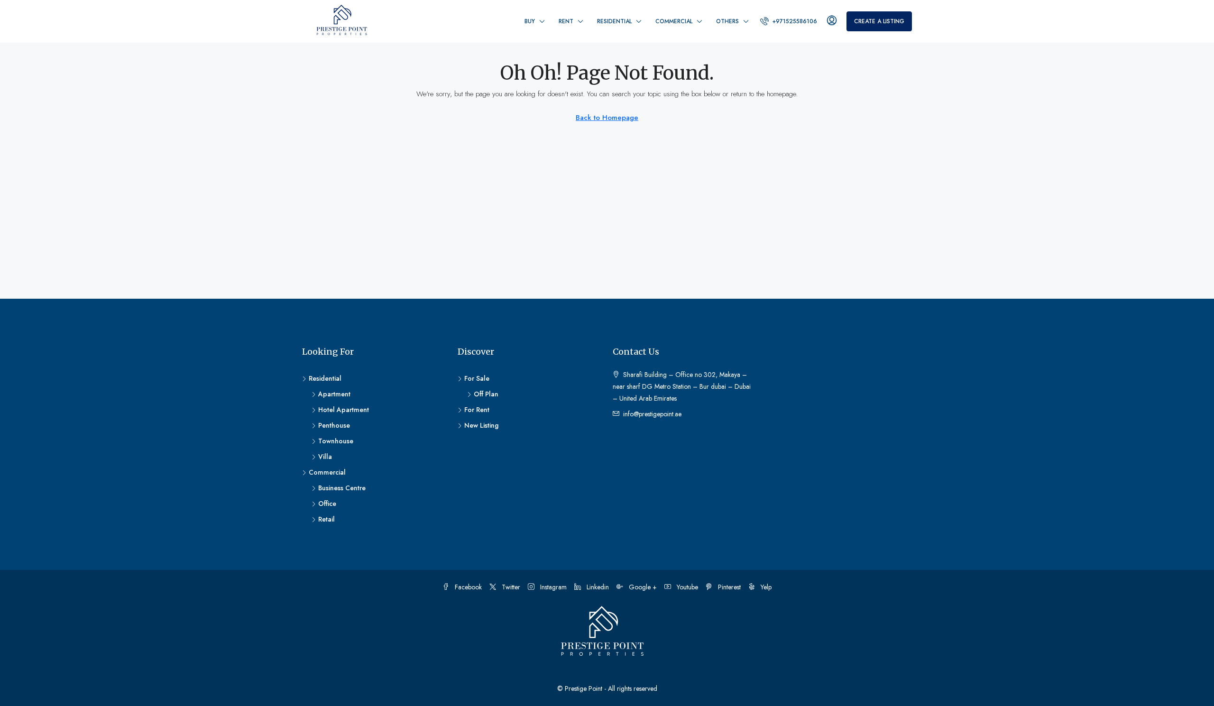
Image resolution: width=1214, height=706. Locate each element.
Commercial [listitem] (327, 472)
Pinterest (728, 587)
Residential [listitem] (325, 378)
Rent (566, 21)
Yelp (765, 587)
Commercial (673, 21)
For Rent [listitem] (476, 409)
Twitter (510, 587)
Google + (642, 587)
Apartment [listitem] (334, 394)
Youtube (686, 587)
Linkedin (597, 587)
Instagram (552, 587)
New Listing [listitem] (481, 425)
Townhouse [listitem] (335, 441)
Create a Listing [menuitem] (879, 21)
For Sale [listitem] (476, 378)
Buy (529, 21)
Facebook (467, 587)
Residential (614, 21)
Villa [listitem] (325, 456)
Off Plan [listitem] (486, 394)
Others (727, 21)
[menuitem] (788, 21)
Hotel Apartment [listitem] (343, 409)
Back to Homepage (607, 117)
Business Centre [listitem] (342, 488)
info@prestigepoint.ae (652, 414)
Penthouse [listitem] (334, 425)
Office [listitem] (327, 503)
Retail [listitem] (326, 519)
